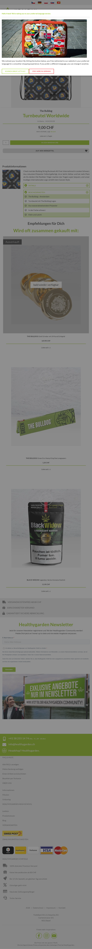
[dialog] (46, 474)
